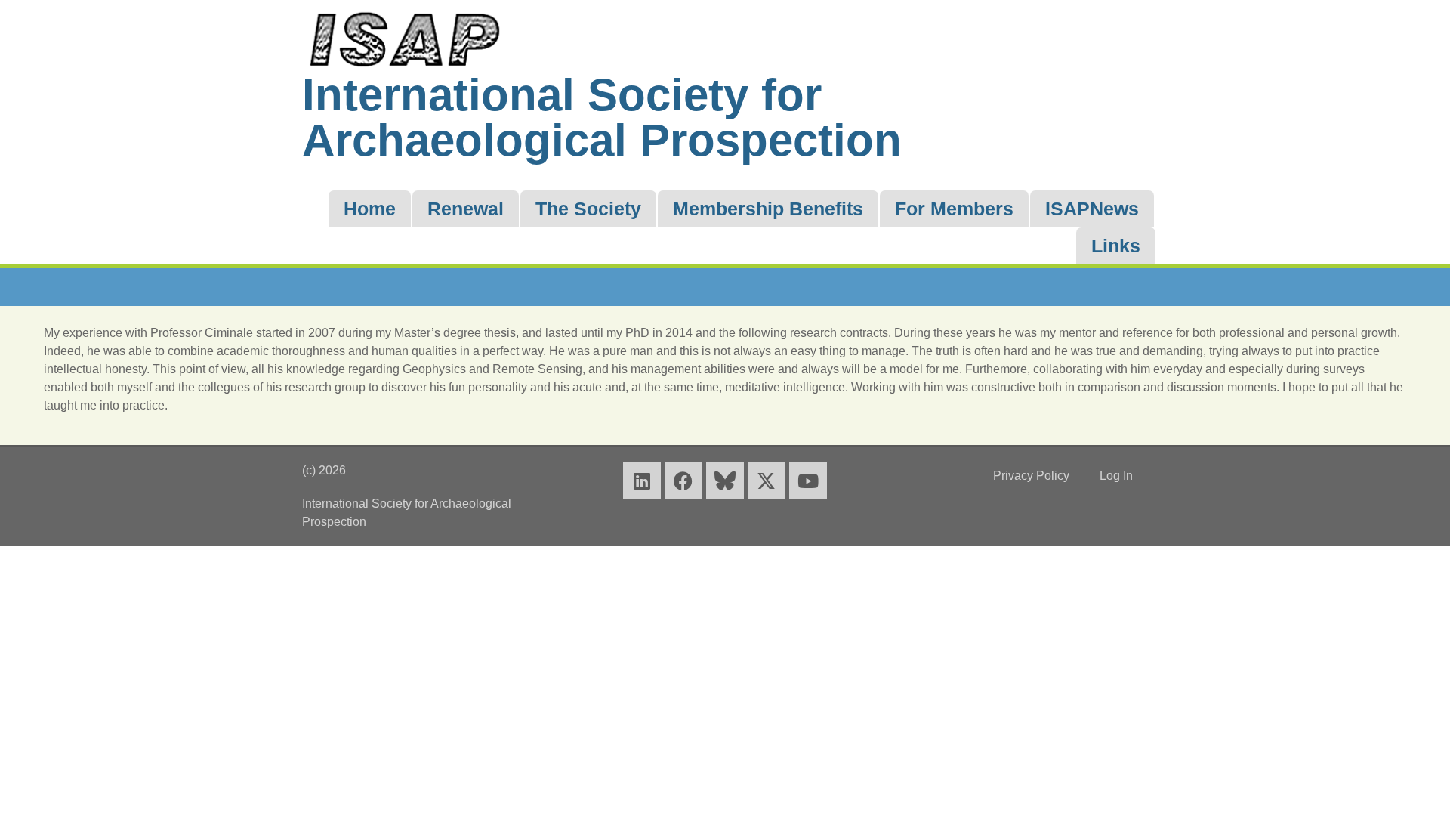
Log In (1116, 475)
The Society (588, 208)
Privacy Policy (1031, 475)
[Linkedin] (642, 480)
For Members (954, 208)
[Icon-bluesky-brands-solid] (725, 480)
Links (1115, 245)
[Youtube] (808, 480)
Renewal (465, 208)
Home (370, 208)
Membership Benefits (768, 208)
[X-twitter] (766, 480)
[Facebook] (683, 480)
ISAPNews (1092, 208)
